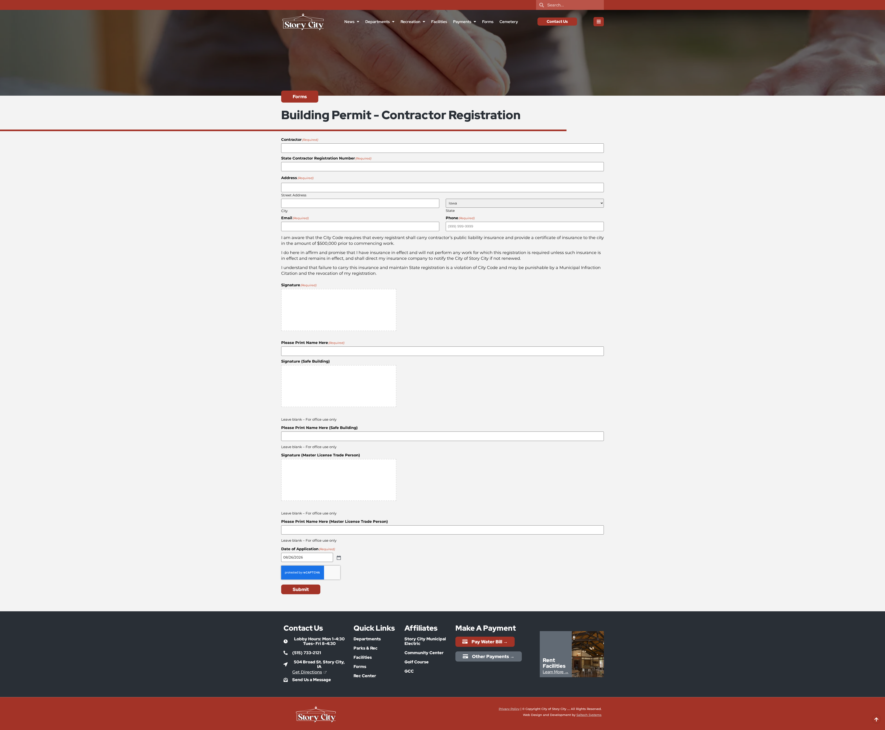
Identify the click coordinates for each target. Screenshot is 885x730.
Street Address (293, 195)
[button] (315, 641)
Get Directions (307, 672)
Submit (301, 589)
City (284, 211)
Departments (377, 21)
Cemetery (508, 21)
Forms (487, 21)
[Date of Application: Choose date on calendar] (338, 557)
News (349, 21)
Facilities (439, 21)
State (450, 210)
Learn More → (556, 671)
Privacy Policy (509, 709)
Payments (462, 21)
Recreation (410, 21)
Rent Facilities (554, 663)
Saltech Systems (589, 715)
